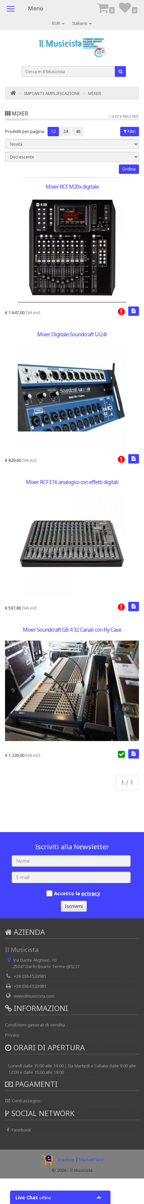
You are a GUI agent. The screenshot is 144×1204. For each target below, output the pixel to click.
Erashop (66, 1160)
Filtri (132, 131)
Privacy (12, 1035)
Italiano (80, 23)
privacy (90, 893)
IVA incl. (33, 312)
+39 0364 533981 (30, 976)
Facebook (21, 1130)
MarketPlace (91, 1160)
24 (65, 131)
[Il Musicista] (72, 49)
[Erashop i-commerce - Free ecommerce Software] (49, 1160)
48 (78, 131)
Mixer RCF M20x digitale (72, 186)
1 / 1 (127, 782)
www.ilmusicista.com (34, 996)
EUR (56, 23)
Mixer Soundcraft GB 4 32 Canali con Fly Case (72, 629)
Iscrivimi (74, 906)
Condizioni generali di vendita (35, 1025)
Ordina (129, 169)
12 (53, 131)
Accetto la (77, 893)
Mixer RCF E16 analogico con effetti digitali (72, 482)
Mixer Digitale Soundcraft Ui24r (72, 334)
